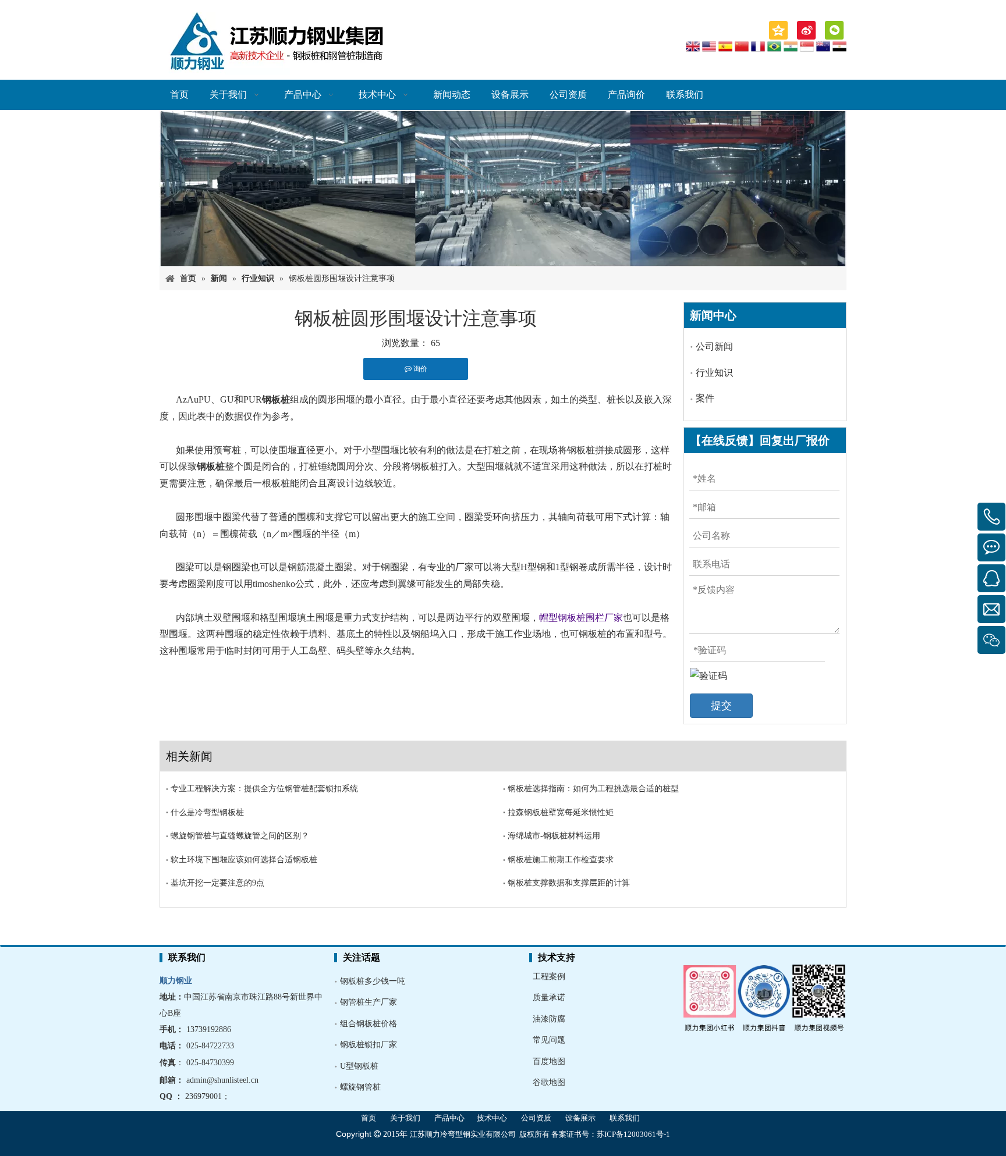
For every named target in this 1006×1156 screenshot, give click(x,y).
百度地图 (549, 1061)
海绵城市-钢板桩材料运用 (554, 835)
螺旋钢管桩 (360, 1087)
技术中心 (492, 1118)
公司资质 (536, 1118)
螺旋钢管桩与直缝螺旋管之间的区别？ (240, 835)
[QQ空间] (778, 30)
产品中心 (449, 1118)
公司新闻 (714, 346)
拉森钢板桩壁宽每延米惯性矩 (561, 812)
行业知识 (714, 373)
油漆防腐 (549, 1019)
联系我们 (625, 1118)
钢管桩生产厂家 (368, 1002)
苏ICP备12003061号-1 (633, 1134)
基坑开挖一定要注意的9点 (217, 882)
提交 (721, 706)
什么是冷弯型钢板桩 (207, 812)
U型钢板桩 (359, 1066)
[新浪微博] (806, 30)
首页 (368, 1118)
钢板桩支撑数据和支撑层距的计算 (569, 882)
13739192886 (208, 1029)
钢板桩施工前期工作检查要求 (561, 859)
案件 (705, 398)
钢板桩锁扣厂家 (368, 1044)
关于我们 (405, 1118)
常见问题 (549, 1040)
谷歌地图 (549, 1082)
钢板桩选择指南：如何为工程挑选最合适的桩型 (593, 788)
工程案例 (549, 976)
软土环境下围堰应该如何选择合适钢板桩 (244, 859)
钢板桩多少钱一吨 (372, 981)
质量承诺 (549, 997)
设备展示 (580, 1118)
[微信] (834, 30)
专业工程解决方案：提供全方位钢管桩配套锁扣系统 (264, 788)
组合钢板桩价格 (368, 1023)
